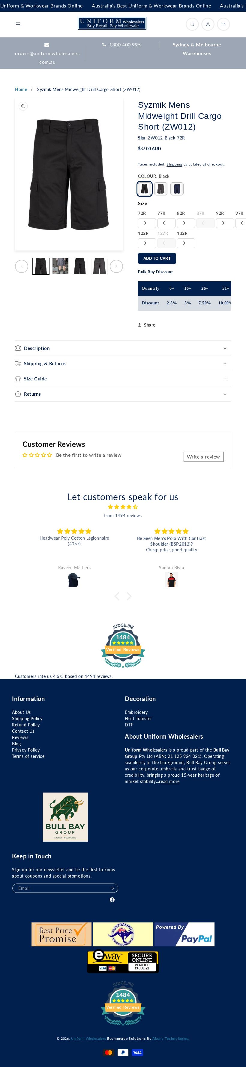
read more (169, 781)
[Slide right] (116, 266)
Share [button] (149, 324)
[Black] (144, 188)
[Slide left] (21, 266)
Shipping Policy (27, 718)
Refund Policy (26, 724)
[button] (18, 24)
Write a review (203, 456)
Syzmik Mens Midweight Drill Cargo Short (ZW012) (88, 89)
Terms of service (28, 756)
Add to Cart (157, 258)
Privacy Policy (26, 749)
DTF (129, 724)
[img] (123, 507)
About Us (21, 712)
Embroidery (136, 712)
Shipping (174, 164)
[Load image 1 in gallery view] (41, 266)
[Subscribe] (111, 888)
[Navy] (177, 188)
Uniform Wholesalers (88, 1038)
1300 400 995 (125, 44)
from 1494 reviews (123, 515)
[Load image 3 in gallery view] (80, 266)
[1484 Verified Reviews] (123, 669)
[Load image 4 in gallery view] (99, 266)
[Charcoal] (160, 188)
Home (21, 89)
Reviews (20, 737)
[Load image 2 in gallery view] (60, 266)
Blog (16, 743)
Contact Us (23, 731)
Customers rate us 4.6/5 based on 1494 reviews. (64, 676)
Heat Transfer (138, 718)
